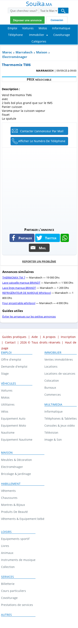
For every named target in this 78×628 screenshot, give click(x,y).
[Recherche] (63, 11)
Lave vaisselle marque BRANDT (21, 282)
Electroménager (14, 57)
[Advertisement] (39, 186)
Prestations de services (17, 605)
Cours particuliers (13, 591)
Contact (10, 342)
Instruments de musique (18, 560)
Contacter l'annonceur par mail (41, 131)
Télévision (51, 432)
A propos (49, 337)
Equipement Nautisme (16, 439)
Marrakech (24, 52)
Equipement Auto (13, 418)
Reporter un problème (39, 261)
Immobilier (52, 352)
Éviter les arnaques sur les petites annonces (29, 316)
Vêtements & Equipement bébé (22, 519)
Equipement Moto (13, 425)
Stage (5, 373)
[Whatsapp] (65, 238)
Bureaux (50, 388)
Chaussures (9, 498)
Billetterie (8, 584)
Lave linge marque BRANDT (19, 288)
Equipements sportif (15, 539)
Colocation (51, 380)
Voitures (6, 390)
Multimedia (53, 404)
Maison (41, 52)
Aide (35, 337)
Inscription (68, 337)
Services (7, 577)
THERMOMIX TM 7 (13, 277)
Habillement (11, 484)
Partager (25, 237)
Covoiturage (9, 598)
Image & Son (53, 439)
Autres (6, 615)
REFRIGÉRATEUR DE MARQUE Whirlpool (26, 293)
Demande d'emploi (14, 366)
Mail (42, 247)
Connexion (57, 20)
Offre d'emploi (11, 359)
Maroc (7, 52)
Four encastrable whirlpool (18, 303)
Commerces (52, 395)
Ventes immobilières (58, 359)
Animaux (7, 553)
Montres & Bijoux (13, 505)
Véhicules (8, 383)
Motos (5, 397)
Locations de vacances (59, 373)
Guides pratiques (14, 337)
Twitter (50, 237)
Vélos (4, 411)
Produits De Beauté (14, 512)
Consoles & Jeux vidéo (59, 425)
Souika (39, 4)
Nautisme (8, 432)
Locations (50, 366)
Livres (5, 546)
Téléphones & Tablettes (60, 418)
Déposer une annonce (27, 20)
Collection (8, 567)
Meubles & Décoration (16, 460)
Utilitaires (8, 404)
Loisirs (6, 532)
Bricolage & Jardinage (16, 474)
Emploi (6, 352)
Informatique (53, 411)
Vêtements (8, 491)
